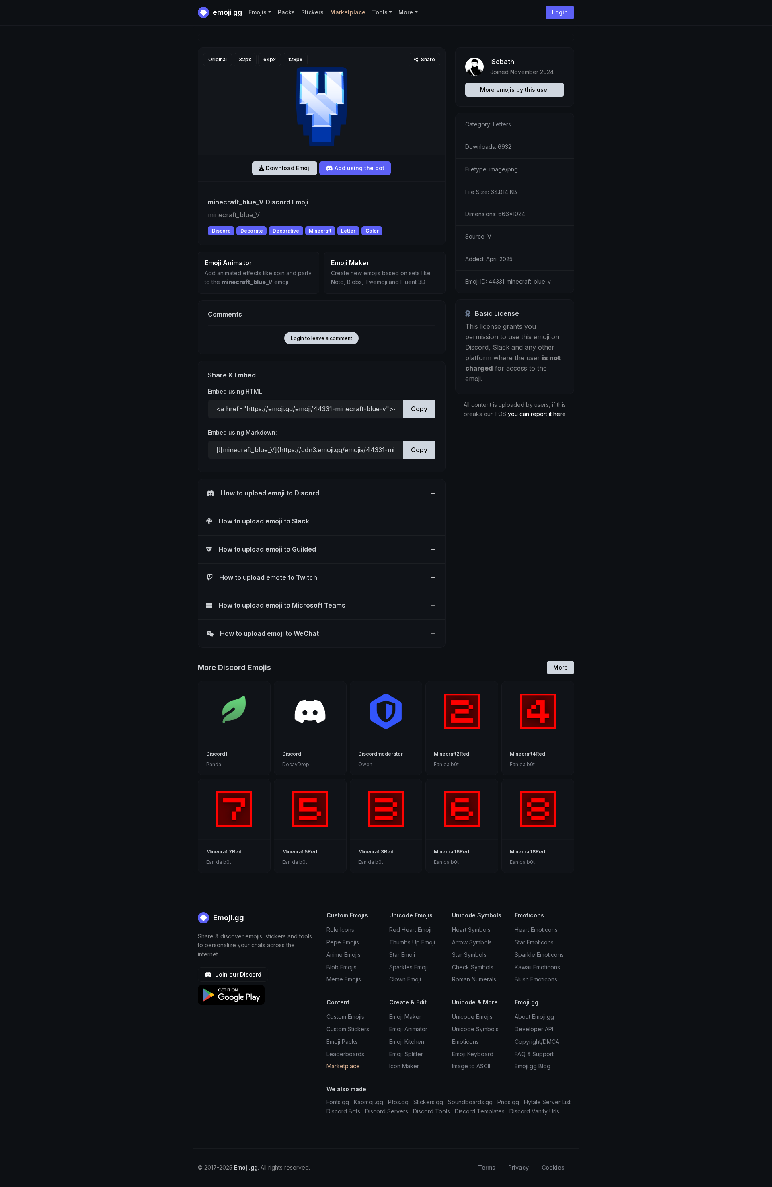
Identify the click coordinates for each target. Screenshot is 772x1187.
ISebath (502, 62)
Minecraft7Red (224, 852)
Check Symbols (472, 967)
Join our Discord (237, 974)
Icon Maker (404, 1066)
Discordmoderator (380, 754)
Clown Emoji (405, 979)
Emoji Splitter (406, 1054)
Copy (419, 409)
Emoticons (465, 1041)
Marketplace (347, 12)
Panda (213, 764)
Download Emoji (287, 168)
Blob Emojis (341, 967)
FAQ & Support (534, 1054)
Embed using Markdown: (242, 432)
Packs (286, 12)
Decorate (251, 231)
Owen (365, 764)
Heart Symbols (471, 929)
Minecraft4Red (527, 754)
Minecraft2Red (451, 754)
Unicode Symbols (475, 1029)
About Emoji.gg (534, 1016)
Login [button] (560, 12)
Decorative (286, 231)
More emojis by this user (514, 89)
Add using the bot (358, 168)
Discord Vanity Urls (534, 1111)
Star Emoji (402, 954)
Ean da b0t (446, 764)
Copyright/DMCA (537, 1041)
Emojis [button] (257, 12)
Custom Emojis (345, 1016)
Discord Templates (480, 1111)
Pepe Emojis (342, 942)
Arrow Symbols (472, 942)
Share (427, 59)
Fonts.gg (337, 1101)
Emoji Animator (408, 1029)
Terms (486, 1167)
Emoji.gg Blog (532, 1066)
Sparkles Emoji (408, 967)
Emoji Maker (405, 1016)
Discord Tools (431, 1111)
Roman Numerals (474, 979)
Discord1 (216, 754)
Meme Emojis (343, 979)
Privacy (518, 1167)
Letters (502, 124)
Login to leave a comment (321, 338)
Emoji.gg (227, 917)
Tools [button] (380, 12)
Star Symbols (469, 954)
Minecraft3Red (376, 852)
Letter (348, 231)
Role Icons (340, 929)
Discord (221, 231)
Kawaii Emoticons (537, 967)
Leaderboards (345, 1054)
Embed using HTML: (236, 391)
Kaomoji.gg (368, 1101)
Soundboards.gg (470, 1101)
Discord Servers (386, 1111)
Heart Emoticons (536, 929)
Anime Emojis (343, 954)
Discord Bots (343, 1111)
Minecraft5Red (299, 852)
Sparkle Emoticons (539, 954)
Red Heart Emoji (410, 929)
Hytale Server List (547, 1101)
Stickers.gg (428, 1101)
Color (372, 231)
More (560, 667)
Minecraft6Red (451, 852)
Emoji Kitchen (406, 1041)
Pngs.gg (508, 1101)
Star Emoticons (534, 942)
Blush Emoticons (536, 979)
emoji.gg (226, 12)
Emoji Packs (342, 1041)
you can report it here (537, 413)
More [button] (405, 12)
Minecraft (320, 231)
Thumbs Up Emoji (412, 942)
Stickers (312, 12)
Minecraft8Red (527, 852)
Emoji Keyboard (472, 1054)
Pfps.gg (398, 1101)
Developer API (534, 1029)
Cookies (553, 1167)
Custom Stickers (347, 1029)
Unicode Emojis (472, 1016)
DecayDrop (295, 764)
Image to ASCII (471, 1066)
